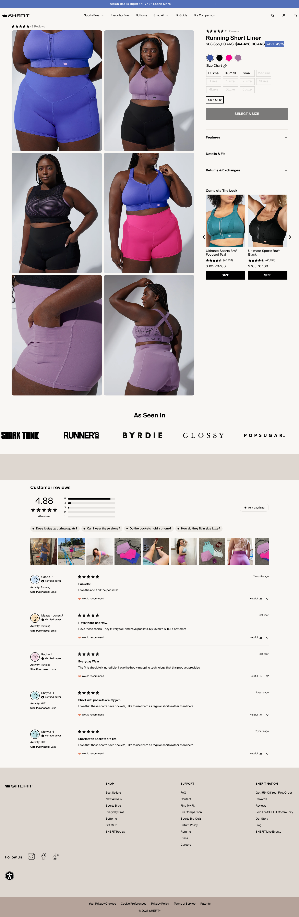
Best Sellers (113, 792)
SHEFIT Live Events (268, 831)
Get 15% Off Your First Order (274, 792)
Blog (259, 825)
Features (213, 137)
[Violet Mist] (238, 58)
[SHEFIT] (15, 15)
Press (184, 838)
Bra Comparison (191, 812)
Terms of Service (184, 904)
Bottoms (111, 818)
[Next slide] (290, 237)
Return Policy (189, 825)
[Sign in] (284, 15)
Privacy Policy (160, 904)
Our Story (262, 818)
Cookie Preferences (133, 904)
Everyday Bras (115, 812)
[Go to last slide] (204, 237)
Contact (186, 799)
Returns (186, 831)
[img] (51, 581)
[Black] (219, 58)
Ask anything (256, 507)
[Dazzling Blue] (210, 58)
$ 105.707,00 (216, 266)
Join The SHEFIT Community (274, 812)
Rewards (261, 799)
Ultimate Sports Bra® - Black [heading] (265, 252)
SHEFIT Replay (115, 831)
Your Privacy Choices (102, 904)
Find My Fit (188, 805)
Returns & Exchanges (223, 170)
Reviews (261, 805)
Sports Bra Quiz (191, 818)
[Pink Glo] (229, 58)
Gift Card (111, 825)
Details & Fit (215, 154)
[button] (295, 15)
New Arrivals (114, 799)
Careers (186, 844)
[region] (247, 237)
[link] (28, 26)
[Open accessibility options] (9, 875)
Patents (205, 904)
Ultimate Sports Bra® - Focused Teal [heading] (223, 252)
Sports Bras (113, 805)
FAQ (183, 792)
